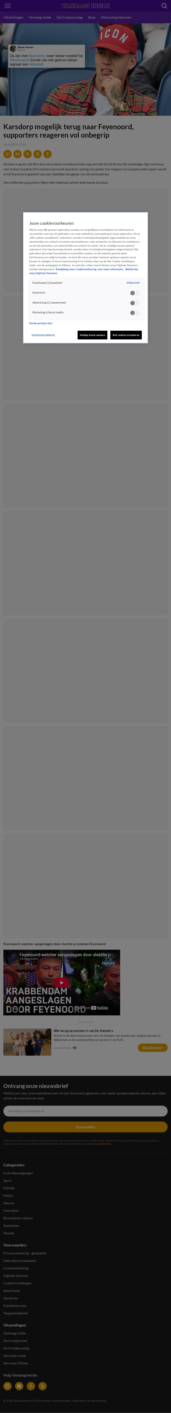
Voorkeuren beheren (43, 334)
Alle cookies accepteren (126, 335)
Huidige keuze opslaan (92, 335)
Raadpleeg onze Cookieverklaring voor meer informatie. (90, 269)
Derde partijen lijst (40, 323)
